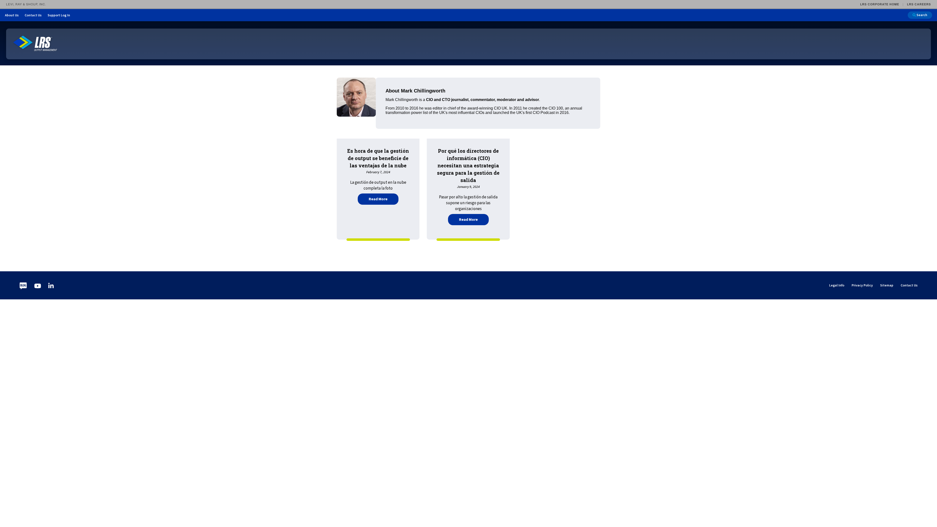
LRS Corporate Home (879, 4)
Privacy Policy (862, 285)
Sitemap (886, 285)
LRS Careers (919, 4)
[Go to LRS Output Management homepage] (35, 43)
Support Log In (59, 15)
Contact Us (33, 15)
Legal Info (836, 285)
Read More (383, 198)
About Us (12, 15)
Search (921, 15)
